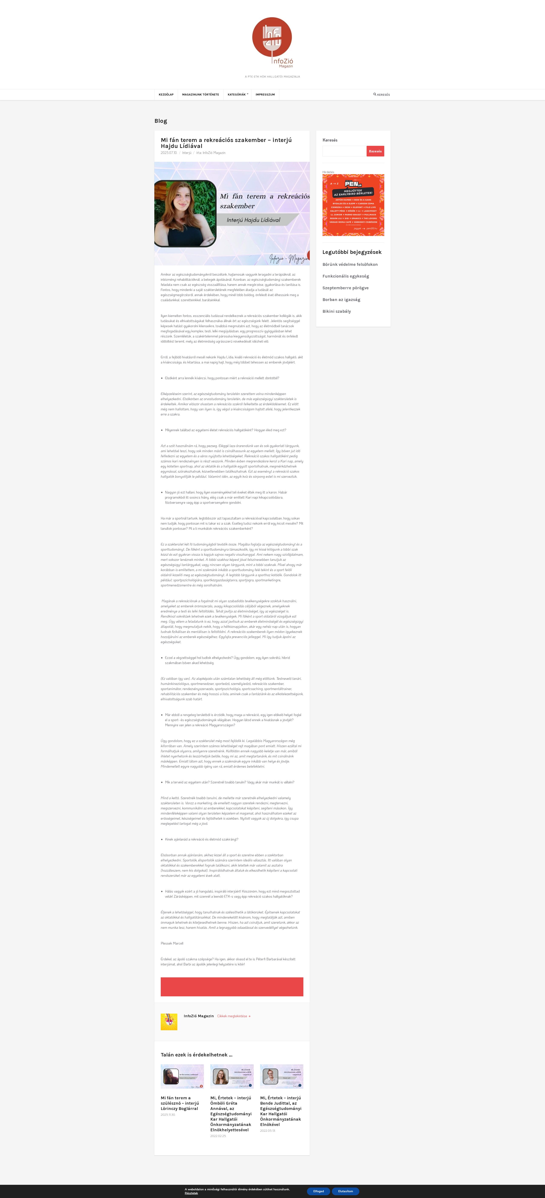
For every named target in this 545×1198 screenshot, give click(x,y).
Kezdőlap (166, 94)
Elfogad (318, 1191)
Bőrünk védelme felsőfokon (350, 264)
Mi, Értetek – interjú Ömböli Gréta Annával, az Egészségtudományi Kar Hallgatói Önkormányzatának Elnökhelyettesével (231, 1113)
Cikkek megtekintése (232, 1016)
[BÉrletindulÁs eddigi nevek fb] (353, 205)
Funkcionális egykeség (346, 276)
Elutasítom (345, 1191)
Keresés (330, 140)
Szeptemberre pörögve (346, 287)
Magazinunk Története (200, 94)
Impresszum (265, 94)
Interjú (186, 152)
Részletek (191, 1193)
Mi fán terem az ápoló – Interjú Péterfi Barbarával (217, 986)
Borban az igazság (341, 299)
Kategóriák (237, 94)
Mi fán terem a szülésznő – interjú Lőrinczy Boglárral (180, 1103)
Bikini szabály (337, 311)
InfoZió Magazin (214, 152)
